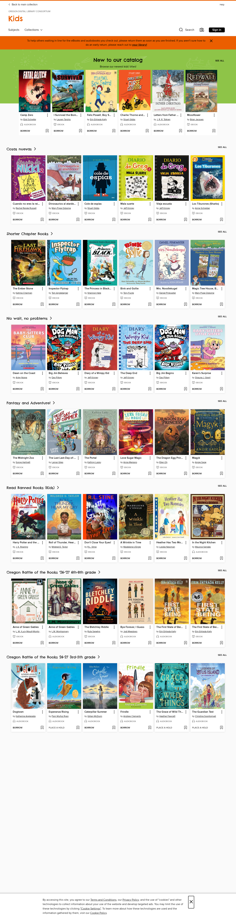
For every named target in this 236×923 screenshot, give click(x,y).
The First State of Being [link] (170, 627)
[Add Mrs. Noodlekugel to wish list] (185, 304)
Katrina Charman (24, 293)
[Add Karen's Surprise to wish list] (221, 389)
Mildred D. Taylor (60, 547)
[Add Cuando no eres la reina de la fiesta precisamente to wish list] (42, 220)
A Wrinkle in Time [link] (130, 542)
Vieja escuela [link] (164, 203)
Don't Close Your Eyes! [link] (97, 542)
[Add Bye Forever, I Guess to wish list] (150, 643)
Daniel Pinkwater (167, 293)
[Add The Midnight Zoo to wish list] (42, 474)
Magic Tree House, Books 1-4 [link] (206, 288)
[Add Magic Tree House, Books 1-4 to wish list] (221, 304)
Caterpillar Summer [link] (95, 712)
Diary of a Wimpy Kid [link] (96, 373)
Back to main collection (24, 4)
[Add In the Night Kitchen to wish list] (221, 558)
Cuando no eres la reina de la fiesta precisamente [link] (27, 203)
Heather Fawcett (167, 716)
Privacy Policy (130, 900)
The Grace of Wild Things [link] (170, 712)
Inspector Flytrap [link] (58, 288)
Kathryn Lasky (94, 462)
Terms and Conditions (103, 900)
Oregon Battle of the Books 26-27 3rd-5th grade (52, 657)
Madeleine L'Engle (132, 547)
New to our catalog (118, 60)
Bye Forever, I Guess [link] (132, 627)
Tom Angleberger (60, 293)
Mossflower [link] (193, 115)
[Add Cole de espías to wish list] (114, 220)
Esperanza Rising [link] (59, 712)
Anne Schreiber (202, 208)
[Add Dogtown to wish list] (42, 728)
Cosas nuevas (20, 149)
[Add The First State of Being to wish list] (185, 643)
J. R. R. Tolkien (163, 119)
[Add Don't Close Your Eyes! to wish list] (114, 558)
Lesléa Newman (167, 547)
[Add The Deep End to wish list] (150, 389)
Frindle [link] (124, 712)
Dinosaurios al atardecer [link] (63, 203)
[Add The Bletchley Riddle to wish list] (114, 643)
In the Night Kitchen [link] (204, 542)
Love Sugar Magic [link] (130, 458)
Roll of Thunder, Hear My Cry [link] (63, 542)
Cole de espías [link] (93, 203)
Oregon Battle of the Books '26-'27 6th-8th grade (52, 572)
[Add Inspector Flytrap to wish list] (78, 304)
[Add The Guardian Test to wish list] (221, 728)
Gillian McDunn (94, 716)
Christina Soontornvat (205, 716)
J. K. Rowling (22, 547)
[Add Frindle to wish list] (150, 728)
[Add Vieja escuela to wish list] (185, 220)
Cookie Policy (98, 913)
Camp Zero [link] (26, 115)
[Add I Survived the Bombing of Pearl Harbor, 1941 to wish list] (80, 131)
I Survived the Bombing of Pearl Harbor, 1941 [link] (66, 115)
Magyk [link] (196, 458)
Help (222, 4)
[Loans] (202, 30)
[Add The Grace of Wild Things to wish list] (185, 728)
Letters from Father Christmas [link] (166, 115)
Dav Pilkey (57, 377)
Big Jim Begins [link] (165, 373)
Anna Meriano (130, 462)
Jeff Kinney (128, 208)
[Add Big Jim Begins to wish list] (185, 389)
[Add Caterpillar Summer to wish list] (114, 728)
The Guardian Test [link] (203, 712)
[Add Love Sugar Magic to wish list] (150, 474)
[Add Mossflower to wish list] (214, 131)
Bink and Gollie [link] (129, 288)
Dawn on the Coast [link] (24, 373)
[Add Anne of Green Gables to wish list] (42, 643)
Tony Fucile (128, 293)
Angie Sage (200, 462)
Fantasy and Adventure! (29, 403)
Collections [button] (32, 30)
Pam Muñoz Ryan (60, 716)
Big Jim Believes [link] (58, 373)
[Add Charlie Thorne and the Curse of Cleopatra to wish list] (147, 131)
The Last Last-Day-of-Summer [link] (63, 458)
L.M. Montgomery (60, 631)
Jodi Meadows (130, 631)
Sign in (216, 30)
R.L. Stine (92, 547)
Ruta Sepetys (93, 631)
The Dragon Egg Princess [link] (170, 458)
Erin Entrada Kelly (98, 119)
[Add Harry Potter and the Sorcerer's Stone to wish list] (42, 558)
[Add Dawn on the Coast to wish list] (42, 389)
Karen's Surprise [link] (201, 373)
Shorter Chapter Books (28, 233)
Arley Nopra (21, 377)
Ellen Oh (163, 462)
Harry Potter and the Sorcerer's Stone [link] (27, 542)
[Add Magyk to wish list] (221, 474)
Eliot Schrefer (29, 119)
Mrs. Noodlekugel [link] (166, 288)
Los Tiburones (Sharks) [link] (205, 203)
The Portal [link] (90, 458)
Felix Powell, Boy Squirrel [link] (99, 115)
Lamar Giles (57, 462)
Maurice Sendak (203, 547)
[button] (186, 30)
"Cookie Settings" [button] (90, 908)
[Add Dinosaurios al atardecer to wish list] (78, 220)
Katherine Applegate (26, 716)
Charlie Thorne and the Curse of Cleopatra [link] (133, 115)
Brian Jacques (197, 119)
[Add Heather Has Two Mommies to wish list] (185, 558)
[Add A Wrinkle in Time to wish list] (150, 558)
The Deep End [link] (128, 373)
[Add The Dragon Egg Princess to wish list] (185, 474)
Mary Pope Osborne (61, 208)
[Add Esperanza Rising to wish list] (78, 728)
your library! (139, 45)
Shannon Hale (94, 293)
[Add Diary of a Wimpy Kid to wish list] (114, 389)
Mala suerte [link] (127, 203)
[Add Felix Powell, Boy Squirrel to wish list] (114, 131)
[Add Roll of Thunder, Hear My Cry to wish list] (78, 558)
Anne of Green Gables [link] (26, 627)
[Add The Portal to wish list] (114, 474)
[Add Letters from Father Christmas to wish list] (180, 131)
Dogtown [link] (18, 712)
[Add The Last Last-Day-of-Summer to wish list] (78, 474)
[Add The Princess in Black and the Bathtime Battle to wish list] (114, 304)
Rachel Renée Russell (26, 208)
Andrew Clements (132, 716)
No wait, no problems (28, 318)
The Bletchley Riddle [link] (96, 627)
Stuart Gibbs (129, 119)
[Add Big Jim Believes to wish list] (78, 389)
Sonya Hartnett (23, 462)
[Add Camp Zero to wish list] (47, 131)
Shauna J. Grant (202, 377)
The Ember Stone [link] (23, 288)
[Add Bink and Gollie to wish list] (150, 304)
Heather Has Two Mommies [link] (170, 542)
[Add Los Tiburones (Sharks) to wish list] (221, 220)
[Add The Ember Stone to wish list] (42, 304)
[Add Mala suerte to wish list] (150, 220)
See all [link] (219, 60)
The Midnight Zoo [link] (23, 458)
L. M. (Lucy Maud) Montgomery (29, 631)
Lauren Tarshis (64, 119)
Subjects (13, 30)
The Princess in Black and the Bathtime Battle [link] (98, 288)
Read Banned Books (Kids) (31, 487)
